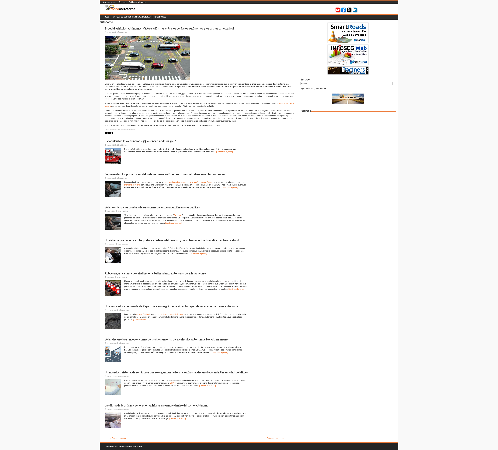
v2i (116, 129)
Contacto (122, 2)
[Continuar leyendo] (224, 152)
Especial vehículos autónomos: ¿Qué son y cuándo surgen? (140, 141)
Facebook (305, 111)
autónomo (111, 129)
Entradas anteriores (118, 438)
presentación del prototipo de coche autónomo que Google (188, 182)
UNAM (173, 383)
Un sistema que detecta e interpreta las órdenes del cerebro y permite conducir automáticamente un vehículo (172, 240)
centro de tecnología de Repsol (170, 314)
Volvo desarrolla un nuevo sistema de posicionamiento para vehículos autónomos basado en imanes (167, 339)
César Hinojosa (122, 32)
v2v (119, 129)
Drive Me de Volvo (132, 185)
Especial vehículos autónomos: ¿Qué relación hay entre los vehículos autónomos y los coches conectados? (169, 28)
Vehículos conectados (128, 129)
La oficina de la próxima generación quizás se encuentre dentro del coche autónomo (156, 405)
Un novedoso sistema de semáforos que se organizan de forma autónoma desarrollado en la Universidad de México (176, 372)
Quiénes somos (109, 2)
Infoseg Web (160, 17)
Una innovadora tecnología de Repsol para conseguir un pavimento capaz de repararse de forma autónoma (171, 306)
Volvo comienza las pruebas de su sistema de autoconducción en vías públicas (152, 207)
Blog (107, 17)
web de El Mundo (143, 314)
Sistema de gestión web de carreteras (132, 17)
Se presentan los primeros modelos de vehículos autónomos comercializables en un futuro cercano (165, 174)
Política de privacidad (137, 2)
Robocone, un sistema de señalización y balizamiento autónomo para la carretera (155, 273)
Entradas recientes (276, 438)
